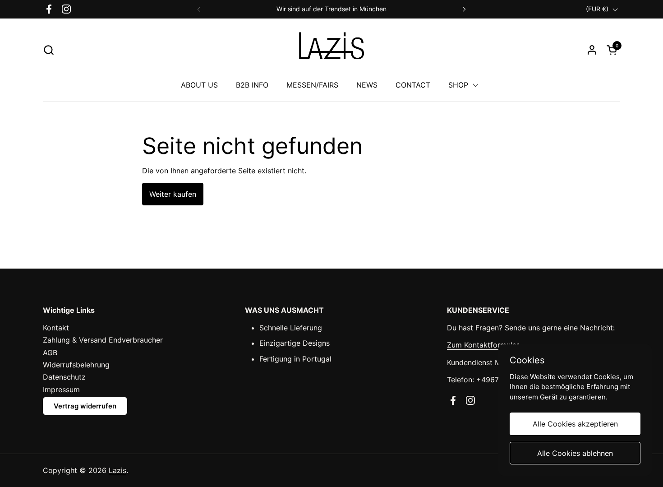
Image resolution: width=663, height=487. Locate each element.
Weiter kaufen (172, 194)
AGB (50, 352)
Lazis (117, 470)
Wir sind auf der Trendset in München (331, 8)
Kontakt (56, 327)
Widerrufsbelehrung (76, 364)
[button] (48, 50)
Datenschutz (64, 376)
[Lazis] (331, 50)
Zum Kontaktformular (483, 344)
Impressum (61, 389)
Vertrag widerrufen (85, 406)
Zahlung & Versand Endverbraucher (103, 339)
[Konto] (592, 50)
